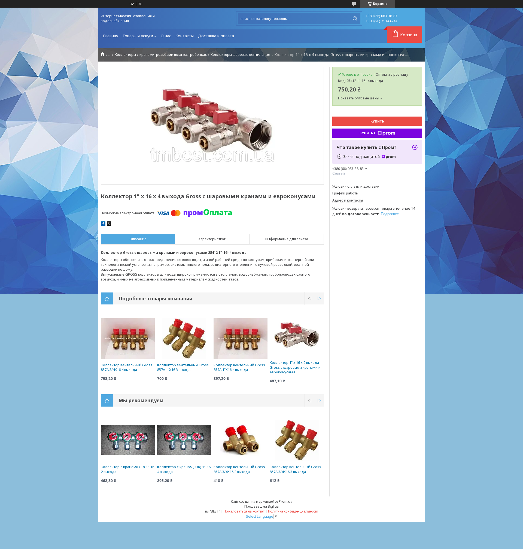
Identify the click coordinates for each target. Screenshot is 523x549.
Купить (377, 121)
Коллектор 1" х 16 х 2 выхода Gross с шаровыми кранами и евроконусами (295, 367)
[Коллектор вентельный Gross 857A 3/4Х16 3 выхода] (297, 440)
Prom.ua (285, 501)
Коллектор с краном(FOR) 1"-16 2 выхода (127, 469)
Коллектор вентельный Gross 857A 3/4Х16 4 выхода (126, 367)
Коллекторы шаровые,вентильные (240, 54)
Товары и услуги (138, 35)
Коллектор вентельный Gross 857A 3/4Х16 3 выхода (295, 469)
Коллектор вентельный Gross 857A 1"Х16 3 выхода (183, 367)
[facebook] (103, 224)
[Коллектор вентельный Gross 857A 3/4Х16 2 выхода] (241, 440)
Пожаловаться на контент (244, 511)
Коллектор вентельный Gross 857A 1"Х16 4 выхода (239, 367)
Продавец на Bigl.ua (261, 506)
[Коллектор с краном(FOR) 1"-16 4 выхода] (184, 440)
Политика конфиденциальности (293, 511)
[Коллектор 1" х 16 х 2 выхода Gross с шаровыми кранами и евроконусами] (297, 335)
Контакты (184, 35)
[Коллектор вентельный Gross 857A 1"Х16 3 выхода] (184, 338)
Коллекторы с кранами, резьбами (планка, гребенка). (161, 54)
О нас (166, 35)
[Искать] (354, 18)
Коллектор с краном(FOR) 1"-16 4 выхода (184, 469)
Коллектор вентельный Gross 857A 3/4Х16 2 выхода (239, 469)
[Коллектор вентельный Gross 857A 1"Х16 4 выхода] (241, 338)
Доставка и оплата (216, 35)
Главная (110, 35)
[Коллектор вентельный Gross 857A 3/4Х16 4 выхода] (128, 338)
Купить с (368, 133)
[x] (109, 224)
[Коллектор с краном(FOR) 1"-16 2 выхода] (128, 440)
